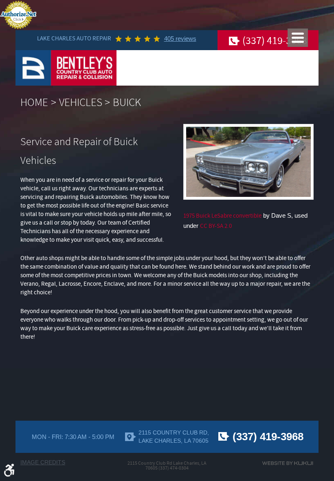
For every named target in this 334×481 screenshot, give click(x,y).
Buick (127, 102)
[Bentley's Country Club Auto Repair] (65, 68)
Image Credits (42, 462)
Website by (287, 463)
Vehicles (80, 102)
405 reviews (180, 38)
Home (34, 102)
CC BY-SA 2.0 (216, 226)
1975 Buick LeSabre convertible (222, 216)
